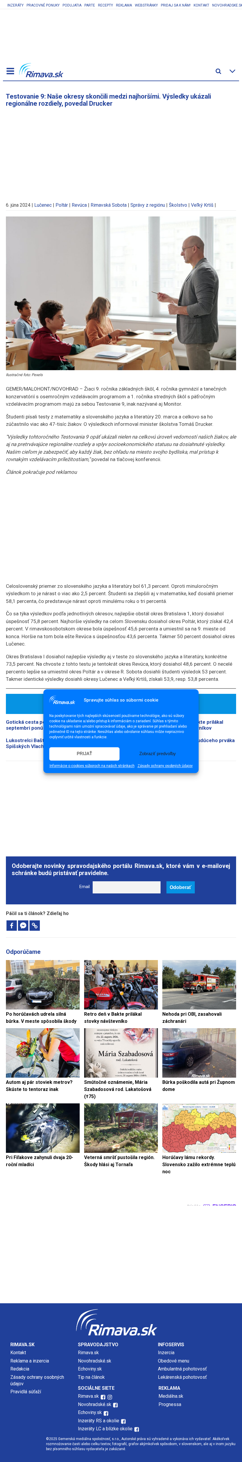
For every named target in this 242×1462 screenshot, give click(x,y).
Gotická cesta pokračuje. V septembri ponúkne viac (37, 725)
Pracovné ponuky (43, 5)
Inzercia (166, 1352)
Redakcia (19, 1369)
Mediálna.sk (170, 1396)
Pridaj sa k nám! (176, 5)
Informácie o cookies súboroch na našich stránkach (92, 766)
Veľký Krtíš (202, 205)
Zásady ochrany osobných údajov (165, 766)
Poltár (61, 205)
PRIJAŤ (84, 753)
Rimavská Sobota (109, 205)
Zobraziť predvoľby (157, 753)
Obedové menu (173, 1361)
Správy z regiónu (147, 205)
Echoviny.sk (90, 1369)
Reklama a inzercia (29, 1361)
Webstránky (146, 5)
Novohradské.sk (94, 1361)
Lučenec (43, 205)
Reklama (124, 5)
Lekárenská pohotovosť (183, 1377)
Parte (89, 5)
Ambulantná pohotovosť (183, 1369)
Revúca (79, 205)
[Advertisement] (121, 151)
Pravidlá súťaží (25, 1391)
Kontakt (201, 5)
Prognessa (169, 1404)
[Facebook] (11, 925)
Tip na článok (91, 1377)
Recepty (105, 5)
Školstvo (178, 205)
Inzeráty (15, 5)
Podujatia (72, 5)
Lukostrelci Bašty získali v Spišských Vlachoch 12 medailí (42, 743)
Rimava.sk (88, 1352)
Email (84, 886)
